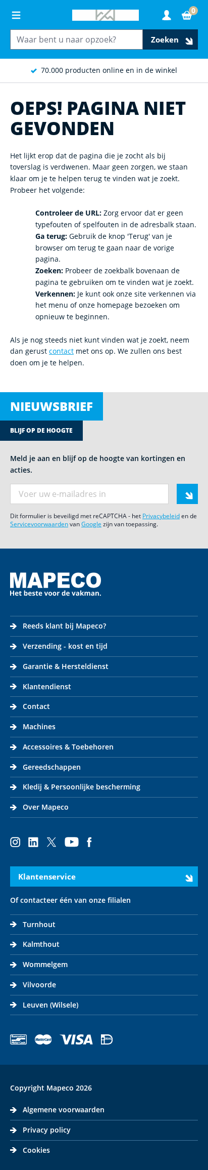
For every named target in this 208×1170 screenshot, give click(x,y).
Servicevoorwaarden (39, 524)
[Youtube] (72, 842)
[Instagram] (15, 842)
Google (91, 524)
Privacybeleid (161, 516)
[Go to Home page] (105, 15)
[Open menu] (16, 15)
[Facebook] (89, 842)
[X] (51, 842)
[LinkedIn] (33, 842)
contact (61, 351)
